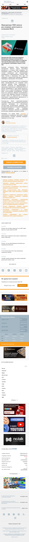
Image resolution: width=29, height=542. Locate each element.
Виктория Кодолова (11, 123)
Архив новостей (14, 536)
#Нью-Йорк (4, 149)
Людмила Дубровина (12, 137)
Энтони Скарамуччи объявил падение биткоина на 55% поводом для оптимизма (15, 207)
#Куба (17, 150)
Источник (5, 158)
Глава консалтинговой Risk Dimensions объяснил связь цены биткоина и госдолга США (15, 191)
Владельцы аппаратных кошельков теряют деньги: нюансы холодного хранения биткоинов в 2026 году (15, 196)
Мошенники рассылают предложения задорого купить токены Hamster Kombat (15, 200)
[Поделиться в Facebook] (2, 21)
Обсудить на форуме (14, 167)
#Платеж (3, 150)
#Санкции (11, 148)
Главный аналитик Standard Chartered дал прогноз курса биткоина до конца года (15, 180)
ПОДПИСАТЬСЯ (22, 285)
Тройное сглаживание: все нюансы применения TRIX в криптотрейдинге (15, 215)
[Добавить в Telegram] (9, 21)
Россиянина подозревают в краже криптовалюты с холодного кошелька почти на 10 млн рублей (15, 211)
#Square (7, 147)
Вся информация (14, 473)
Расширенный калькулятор (7, 344)
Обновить (13, 400)
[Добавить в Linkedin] (12, 21)
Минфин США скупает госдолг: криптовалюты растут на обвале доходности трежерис (15, 203)
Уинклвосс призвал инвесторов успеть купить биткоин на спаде (15, 183)
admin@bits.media (24, 496)
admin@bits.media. (16, 532)
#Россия (16, 148)
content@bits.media (24, 502)
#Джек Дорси (19, 147)
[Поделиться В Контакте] (15, 21)
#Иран (13, 150)
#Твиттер (12, 147)
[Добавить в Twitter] (6, 21)
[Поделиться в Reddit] (19, 21)
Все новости (12, 264)
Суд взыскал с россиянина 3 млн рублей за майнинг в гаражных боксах (15, 187)
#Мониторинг (11, 149)
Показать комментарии (14, 162)
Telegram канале (9, 172)
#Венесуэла (23, 150)
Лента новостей (6, 223)
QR (23, 535)
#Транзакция (4, 148)
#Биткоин (9, 150)
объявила (23, 113)
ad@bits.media (25, 508)
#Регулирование (19, 149)
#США (2, 147)
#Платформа (22, 148)
